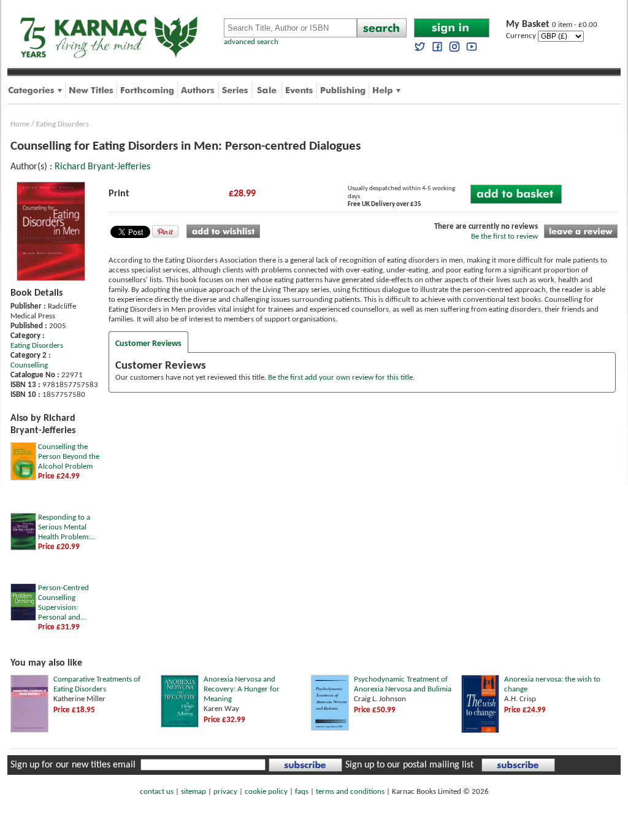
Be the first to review (504, 236)
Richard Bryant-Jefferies (102, 167)
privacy (225, 792)
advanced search (251, 42)
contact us (157, 792)
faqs (301, 792)
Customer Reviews (148, 343)
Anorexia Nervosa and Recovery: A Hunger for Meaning (242, 689)
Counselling (29, 365)
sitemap (193, 792)
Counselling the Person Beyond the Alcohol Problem (68, 457)
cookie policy (266, 792)
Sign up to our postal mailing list (409, 765)
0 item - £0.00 (551, 25)
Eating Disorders (62, 124)
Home (19, 124)
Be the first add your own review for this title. (341, 378)
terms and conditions (350, 792)
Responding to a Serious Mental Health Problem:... (67, 527)
